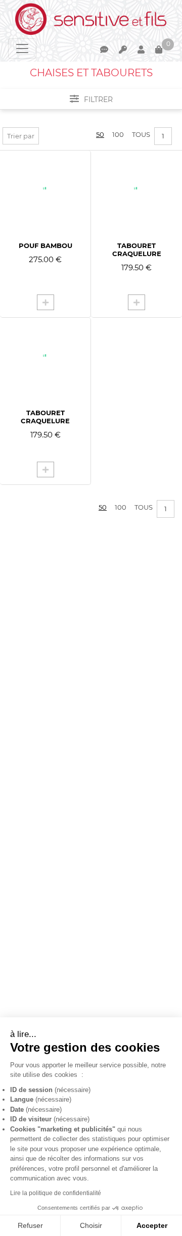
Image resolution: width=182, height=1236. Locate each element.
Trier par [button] (20, 136)
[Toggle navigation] (22, 48)
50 (100, 134)
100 (118, 134)
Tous (141, 134)
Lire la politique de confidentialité (55, 1193)
